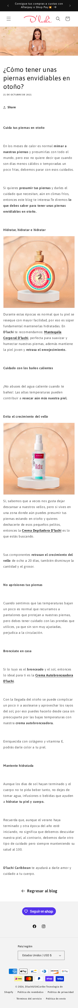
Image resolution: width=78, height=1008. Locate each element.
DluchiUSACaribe (35, 986)
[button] (8, 19)
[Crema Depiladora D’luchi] (39, 459)
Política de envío (56, 998)
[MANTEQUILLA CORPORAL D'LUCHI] (39, 272)
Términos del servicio (29, 998)
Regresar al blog (42, 891)
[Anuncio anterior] (8, 5)
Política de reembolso (31, 992)
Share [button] (12, 107)
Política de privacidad (60, 992)
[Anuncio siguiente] (70, 5)
